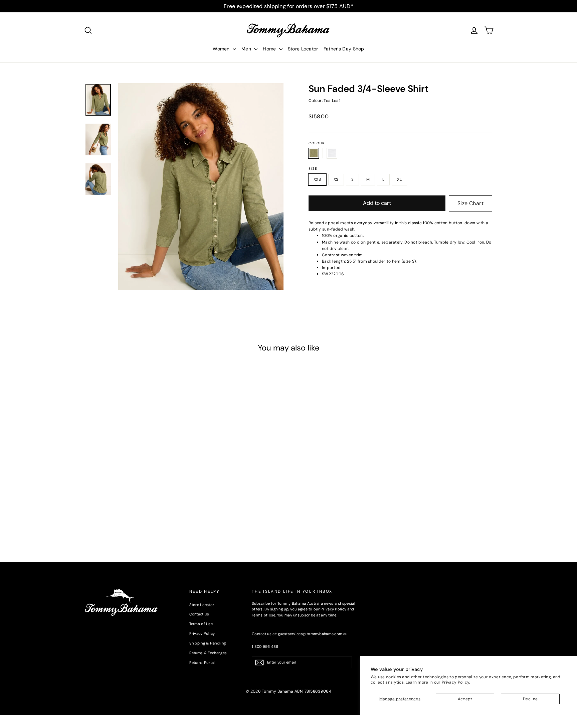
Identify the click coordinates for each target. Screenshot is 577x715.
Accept (465, 699)
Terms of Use (201, 623)
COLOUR (317, 143)
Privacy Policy (202, 633)
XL (399, 179)
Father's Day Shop (344, 49)
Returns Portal (202, 662)
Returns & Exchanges (208, 653)
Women (222, 49)
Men (246, 49)
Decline (530, 699)
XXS (317, 179)
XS (336, 179)
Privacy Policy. (456, 682)
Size (313, 169)
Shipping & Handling (207, 643)
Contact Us (199, 614)
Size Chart (470, 203)
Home (270, 49)
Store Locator (303, 49)
